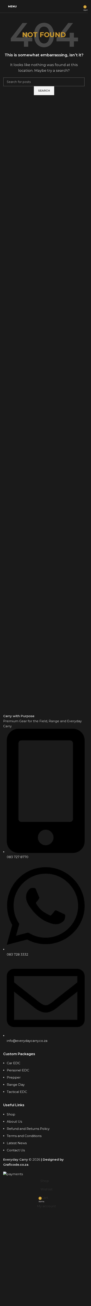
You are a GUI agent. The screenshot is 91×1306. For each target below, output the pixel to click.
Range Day (16, 1085)
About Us (14, 1121)
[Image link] (44, 689)
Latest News (17, 1143)
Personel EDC (18, 1070)
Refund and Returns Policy (28, 1129)
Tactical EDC (17, 1092)
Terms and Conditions (24, 1136)
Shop (11, 1114)
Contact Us (16, 1150)
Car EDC (13, 1063)
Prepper (14, 1077)
